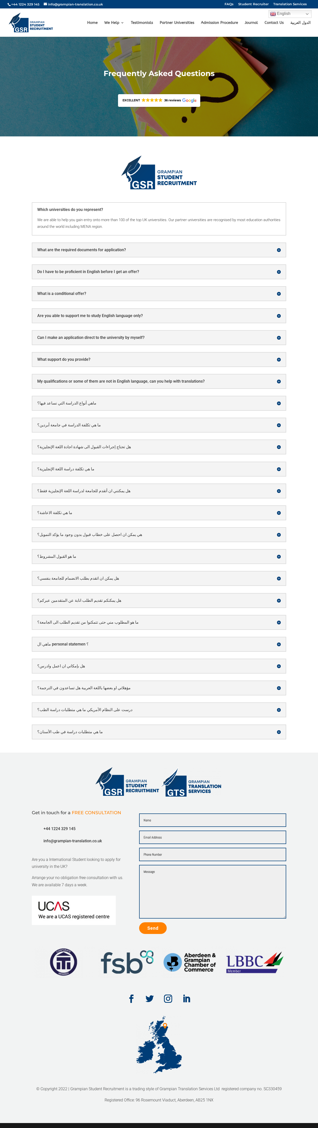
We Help (111, 23)
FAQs (229, 4)
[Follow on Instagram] (168, 999)
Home (92, 23)
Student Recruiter (253, 4)
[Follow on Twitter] (150, 999)
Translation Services (290, 4)
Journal (251, 23)
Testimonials (142, 23)
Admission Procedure (219, 23)
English (283, 13)
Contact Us (274, 23)
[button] (159, 100)
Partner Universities (177, 23)
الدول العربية (300, 23)
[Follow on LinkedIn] (186, 999)
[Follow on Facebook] (131, 999)
